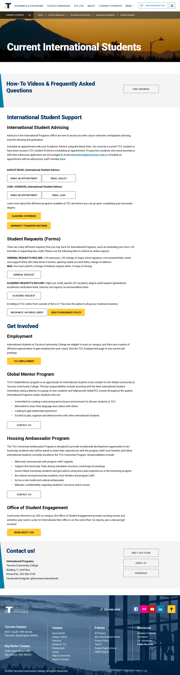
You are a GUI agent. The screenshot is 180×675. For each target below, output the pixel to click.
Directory (56, 640)
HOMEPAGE (141, 573)
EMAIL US (141, 563)
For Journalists (144, 640)
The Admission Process (80, 15)
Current (110, 6)
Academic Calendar (146, 633)
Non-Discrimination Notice (108, 637)
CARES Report (102, 652)
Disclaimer (142, 637)
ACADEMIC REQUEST (24, 295)
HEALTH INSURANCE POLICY (66, 312)
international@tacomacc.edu (87, 154)
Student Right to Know (105, 648)
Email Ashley (59, 178)
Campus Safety (59, 637)
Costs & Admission (56, 15)
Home (40, 15)
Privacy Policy (102, 640)
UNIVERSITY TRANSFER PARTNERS (29, 225)
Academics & (28, 6)
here (62, 159)
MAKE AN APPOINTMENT (24, 178)
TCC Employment (24, 361)
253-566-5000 (112, 609)
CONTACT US (24, 425)
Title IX (98, 644)
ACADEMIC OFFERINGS (24, 216)
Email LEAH (58, 195)
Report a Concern (60, 659)
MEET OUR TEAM (141, 553)
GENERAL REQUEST (24, 274)
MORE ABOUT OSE (24, 532)
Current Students (15, 15)
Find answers (141, 89)
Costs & (58, 6)
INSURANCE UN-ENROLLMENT (27, 312)
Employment (58, 648)
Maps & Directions (61, 655)
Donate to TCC (59, 644)
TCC (79, 6)
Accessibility (58, 633)
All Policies (100, 633)
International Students (105, 15)
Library (55, 652)
